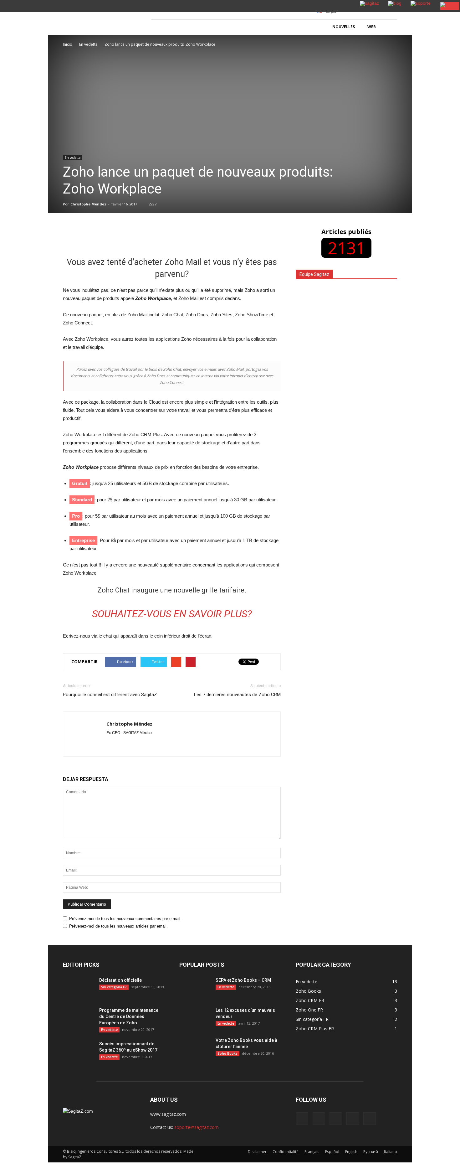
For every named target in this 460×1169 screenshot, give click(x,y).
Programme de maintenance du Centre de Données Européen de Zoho (128, 1016)
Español (332, 1151)
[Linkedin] (336, 1118)
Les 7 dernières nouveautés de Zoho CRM (237, 694)
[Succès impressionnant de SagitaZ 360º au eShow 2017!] (78, 1052)
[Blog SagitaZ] (100, 19)
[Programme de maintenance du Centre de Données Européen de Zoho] (78, 1018)
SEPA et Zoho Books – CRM (243, 980)
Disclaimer (257, 1151)
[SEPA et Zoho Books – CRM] (195, 988)
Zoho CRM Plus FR (315, 1029)
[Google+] (319, 1118)
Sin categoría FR (114, 987)
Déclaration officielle (120, 980)
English (351, 1151)
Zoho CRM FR (310, 1000)
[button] (389, 27)
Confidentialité (286, 1151)
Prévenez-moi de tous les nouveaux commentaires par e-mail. (125, 918)
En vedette (72, 157)
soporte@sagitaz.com (196, 1127)
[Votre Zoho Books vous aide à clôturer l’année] (195, 1048)
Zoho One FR (309, 1010)
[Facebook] (302, 1118)
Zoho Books (227, 1053)
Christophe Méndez (88, 204)
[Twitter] (352, 1118)
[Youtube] (369, 1118)
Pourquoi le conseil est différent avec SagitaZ (110, 694)
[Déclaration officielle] (78, 988)
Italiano (390, 1151)
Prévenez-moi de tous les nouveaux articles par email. (118, 926)
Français (311, 1151)
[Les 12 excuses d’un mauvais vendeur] (195, 1030)
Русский (370, 1151)
